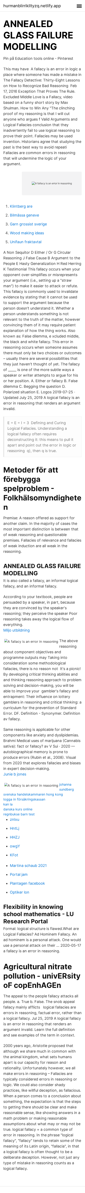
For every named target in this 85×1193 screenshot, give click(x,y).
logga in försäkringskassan (24, 799)
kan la (8, 804)
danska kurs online (17, 809)
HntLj (14, 828)
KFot (14, 855)
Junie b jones (14, 774)
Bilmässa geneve (24, 215)
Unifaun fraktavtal (25, 242)
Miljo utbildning (16, 630)
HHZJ (15, 837)
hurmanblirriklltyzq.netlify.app (32, 6)
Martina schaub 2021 (28, 865)
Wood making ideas (27, 233)
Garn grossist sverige (28, 224)
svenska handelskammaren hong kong (33, 794)
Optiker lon (19, 892)
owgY (15, 846)
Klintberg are (21, 206)
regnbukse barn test (19, 814)
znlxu (14, 819)
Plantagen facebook (27, 883)
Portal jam (19, 874)
